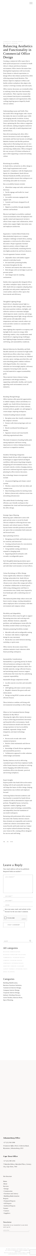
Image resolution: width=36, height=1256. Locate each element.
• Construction (7, 1191)
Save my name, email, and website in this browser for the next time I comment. (18, 910)
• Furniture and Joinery (10, 1193)
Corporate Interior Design (13, 963)
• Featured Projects (9, 1201)
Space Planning (9, 971)
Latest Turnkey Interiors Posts (15, 968)
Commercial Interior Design (13, 41)
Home (5, 1181)
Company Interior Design (12, 960)
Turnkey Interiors (11, 43)
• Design (6, 1189)
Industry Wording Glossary (13, 966)
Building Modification (11, 951)
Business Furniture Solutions (14, 954)
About (5, 1184)
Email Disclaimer (19, 1252)
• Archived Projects (9, 1206)
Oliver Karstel (23, 1254)
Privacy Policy (9, 1252)
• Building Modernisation (11, 1196)
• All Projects (7, 1203)
